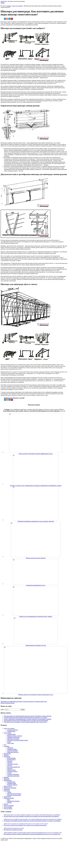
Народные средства (12, 752)
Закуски (9, 765)
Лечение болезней (12, 750)
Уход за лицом (8, 808)
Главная (8, 6)
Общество (7, 789)
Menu (2, 3)
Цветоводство (11, 731)
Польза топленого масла (7, 703)
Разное (6, 804)
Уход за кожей (8, 807)
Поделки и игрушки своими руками (17, 740)
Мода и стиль (8, 786)
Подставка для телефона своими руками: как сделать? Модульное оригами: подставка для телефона (32, 820)
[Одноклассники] (7, 19)
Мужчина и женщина (10, 787)
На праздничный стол (13, 767)
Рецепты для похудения (14, 795)
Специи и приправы (13, 774)
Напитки (9, 768)
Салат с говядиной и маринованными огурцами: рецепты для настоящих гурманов (27, 719)
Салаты (9, 773)
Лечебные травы (12, 749)
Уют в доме (10, 743)
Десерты (9, 762)
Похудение (7, 790)
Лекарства (10, 747)
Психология (7, 796)
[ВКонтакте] (5, 19)
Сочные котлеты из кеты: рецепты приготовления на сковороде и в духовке (25, 717)
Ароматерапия (11, 734)
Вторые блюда (11, 759)
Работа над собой (9, 798)
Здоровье (6, 746)
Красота (6, 755)
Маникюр (7, 779)
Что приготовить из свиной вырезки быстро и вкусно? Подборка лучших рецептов (27, 716)
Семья (9, 741)
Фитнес (9, 802)
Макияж (6, 777)
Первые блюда (11, 770)
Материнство (8, 780)
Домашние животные (13, 737)
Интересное (7, 753)
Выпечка (9, 761)
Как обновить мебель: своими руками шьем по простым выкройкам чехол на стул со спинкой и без (32, 834)
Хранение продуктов (13, 776)
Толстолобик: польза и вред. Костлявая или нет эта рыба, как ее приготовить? (26, 720)
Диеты (9, 792)
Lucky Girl (3, 1)
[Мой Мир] (10, 19)
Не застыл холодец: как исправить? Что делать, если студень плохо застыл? (25, 825)
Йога (8, 799)
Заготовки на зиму (12, 764)
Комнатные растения (13, 738)
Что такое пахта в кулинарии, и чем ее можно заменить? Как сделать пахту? (25, 722)
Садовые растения (12, 730)
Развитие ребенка (12, 784)
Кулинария (7, 756)
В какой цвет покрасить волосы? (13, 829)
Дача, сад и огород (17, 6)
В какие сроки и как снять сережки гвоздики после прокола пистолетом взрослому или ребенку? (31, 816)
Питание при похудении (14, 793)
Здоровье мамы (11, 783)
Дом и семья (7, 733)
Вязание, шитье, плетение (14, 736)
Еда (5, 744)
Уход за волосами (9, 805)
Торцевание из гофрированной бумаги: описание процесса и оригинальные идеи (24, 701)
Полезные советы (12, 771)
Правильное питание (13, 801)
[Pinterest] (12, 19)
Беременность (11, 781)
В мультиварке (11, 758)
